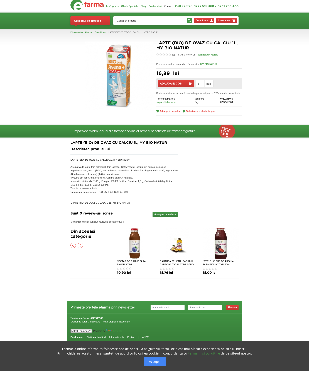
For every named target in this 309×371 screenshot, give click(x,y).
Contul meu (202, 20)
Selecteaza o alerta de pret (200, 111)
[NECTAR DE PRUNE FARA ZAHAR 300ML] (135, 243)
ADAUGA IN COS (171, 83)
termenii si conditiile (204, 353)
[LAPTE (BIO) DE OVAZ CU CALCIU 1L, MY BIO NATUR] (119, 75)
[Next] (80, 245)
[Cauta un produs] (189, 20)
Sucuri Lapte (101, 32)
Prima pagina (76, 32)
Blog (143, 6)
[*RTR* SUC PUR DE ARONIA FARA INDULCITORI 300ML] (221, 243)
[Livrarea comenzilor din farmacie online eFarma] (229, 131)
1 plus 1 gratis (111, 6)
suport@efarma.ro (166, 102)
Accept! (154, 361)
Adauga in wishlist (170, 111)
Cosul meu (224, 20)
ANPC (145, 337)
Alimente (89, 32)
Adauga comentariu (165, 214)
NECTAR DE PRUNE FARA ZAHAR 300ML (131, 263)
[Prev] (73, 245)
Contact (168, 6)
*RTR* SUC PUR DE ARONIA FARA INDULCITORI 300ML (218, 263)
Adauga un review (208, 54)
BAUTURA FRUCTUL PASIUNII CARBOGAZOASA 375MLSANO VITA (177, 263)
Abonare (232, 307)
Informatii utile (116, 337)
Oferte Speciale (129, 6)
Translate (117, 331)
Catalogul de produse (87, 20)
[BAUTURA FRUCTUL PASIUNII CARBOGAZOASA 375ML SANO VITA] (178, 243)
